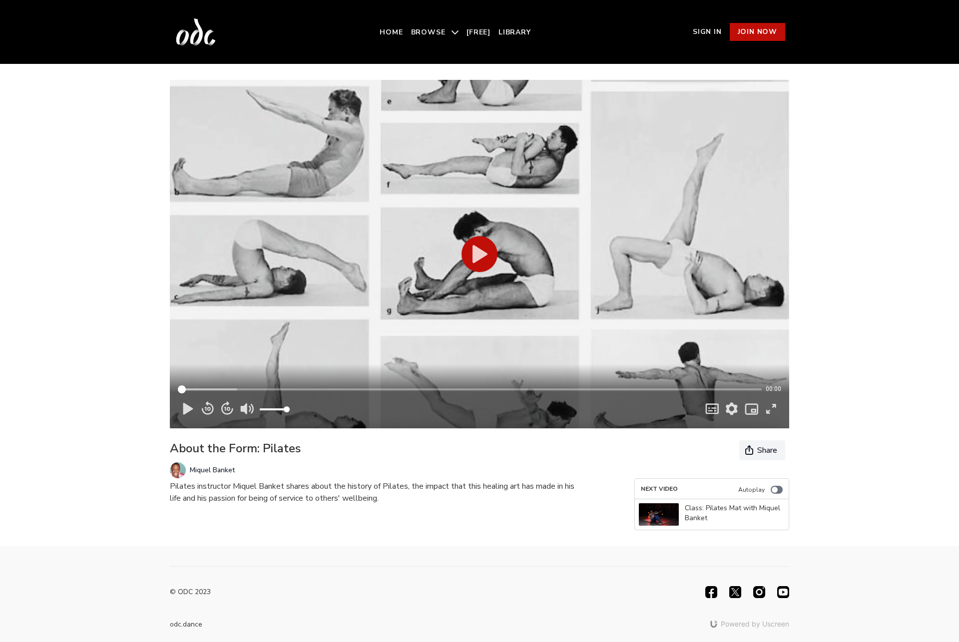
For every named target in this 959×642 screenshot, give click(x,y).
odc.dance (186, 624)
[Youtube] (783, 592)
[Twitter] (735, 592)
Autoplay (751, 490)
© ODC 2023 (190, 592)
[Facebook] (711, 592)
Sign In (707, 31)
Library (514, 32)
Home (391, 32)
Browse (429, 32)
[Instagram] (759, 592)
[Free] (478, 32)
